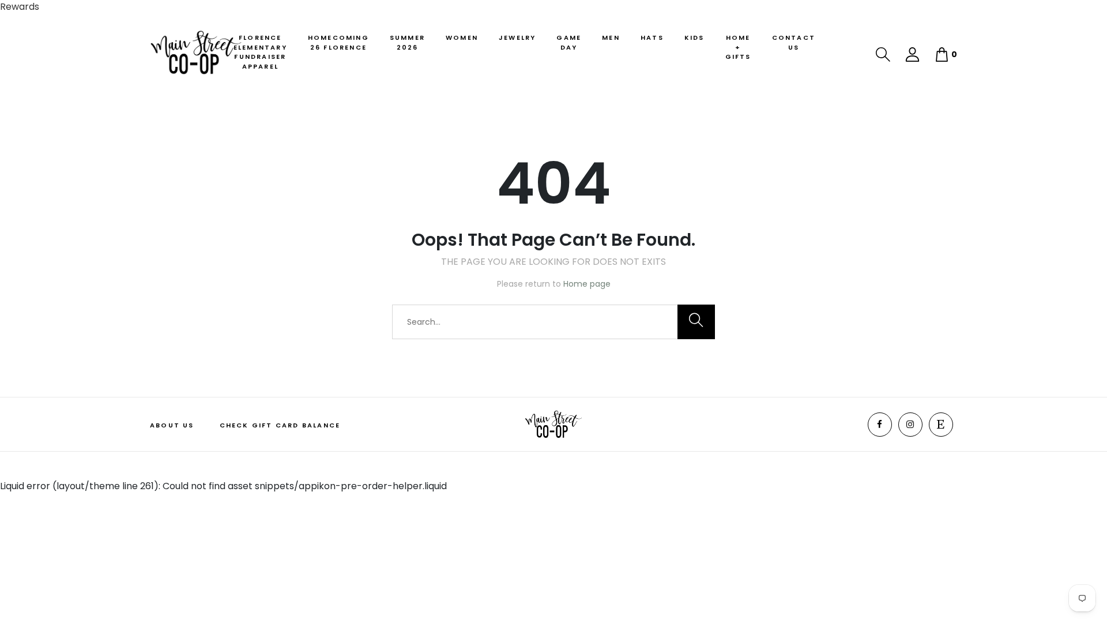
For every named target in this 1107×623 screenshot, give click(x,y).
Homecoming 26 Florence (338, 42)
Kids (694, 37)
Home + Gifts (738, 47)
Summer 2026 (407, 42)
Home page (587, 284)
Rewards (19, 6)
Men (611, 37)
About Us (172, 425)
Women (462, 37)
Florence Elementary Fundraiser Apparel (260, 52)
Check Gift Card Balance (280, 425)
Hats (652, 37)
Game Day (568, 42)
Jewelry (517, 37)
